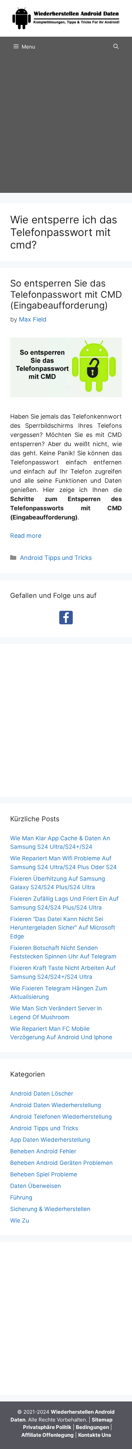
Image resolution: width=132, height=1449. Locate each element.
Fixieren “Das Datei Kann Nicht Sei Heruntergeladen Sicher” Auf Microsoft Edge (62, 928)
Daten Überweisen (35, 1185)
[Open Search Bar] (116, 47)
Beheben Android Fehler (43, 1151)
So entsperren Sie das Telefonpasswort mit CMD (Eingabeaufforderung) (66, 294)
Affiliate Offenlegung (47, 1435)
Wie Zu (19, 1220)
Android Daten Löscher (41, 1093)
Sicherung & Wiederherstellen (50, 1209)
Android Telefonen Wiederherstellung (61, 1116)
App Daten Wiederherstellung (50, 1139)
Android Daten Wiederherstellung (55, 1105)
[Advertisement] (66, 126)
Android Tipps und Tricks (56, 557)
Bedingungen (92, 1427)
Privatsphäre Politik (47, 1427)
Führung (21, 1197)
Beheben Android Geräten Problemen (61, 1162)
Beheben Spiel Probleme (43, 1174)
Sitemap (102, 1419)
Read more (25, 535)
